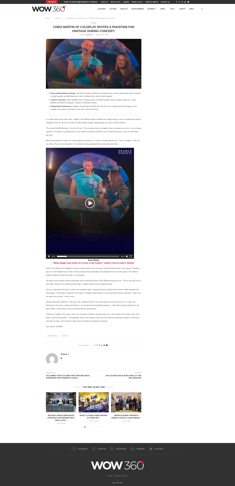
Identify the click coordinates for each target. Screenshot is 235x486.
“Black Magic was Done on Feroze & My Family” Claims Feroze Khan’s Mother (93, 263)
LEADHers (102, 9)
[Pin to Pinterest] (104, 345)
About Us (104, 2)
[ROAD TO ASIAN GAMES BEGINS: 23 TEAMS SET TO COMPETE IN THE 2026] (94, 402)
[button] (60, 2)
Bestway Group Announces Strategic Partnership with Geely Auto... (61, 418)
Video (191, 9)
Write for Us (115, 2)
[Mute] (127, 256)
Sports (182, 9)
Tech (172, 9)
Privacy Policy (137, 2)
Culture (112, 9)
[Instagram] (182, 2)
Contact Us (165, 2)
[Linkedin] (185, 2)
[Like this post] (96, 345)
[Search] (202, 9)
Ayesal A (90, 35)
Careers (126, 2)
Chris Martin (52, 335)
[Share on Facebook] (99, 345)
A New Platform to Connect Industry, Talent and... (85, 2)
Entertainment (137, 9)
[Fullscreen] (131, 256)
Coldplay (64, 335)
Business (151, 9)
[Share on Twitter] (101, 345)
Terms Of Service (151, 2)
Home (48, 18)
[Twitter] (179, 2)
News (162, 9)
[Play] (49, 256)
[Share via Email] (107, 345)
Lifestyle (124, 9)
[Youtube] (188, 2)
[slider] (88, 256)
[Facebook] (176, 2)
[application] (90, 203)
